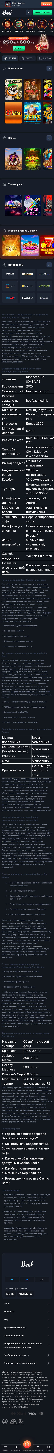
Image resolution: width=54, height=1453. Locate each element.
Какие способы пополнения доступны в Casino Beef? (24, 1161)
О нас (7, 1303)
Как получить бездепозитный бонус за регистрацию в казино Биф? (25, 1148)
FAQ (6, 1319)
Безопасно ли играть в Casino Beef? (25, 1181)
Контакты (9, 1311)
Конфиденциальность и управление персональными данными (23, 1345)
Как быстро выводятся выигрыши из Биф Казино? (21, 1171)
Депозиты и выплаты (15, 1327)
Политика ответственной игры (20, 1363)
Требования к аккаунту (16, 1355)
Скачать (46, 4)
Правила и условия (14, 1335)
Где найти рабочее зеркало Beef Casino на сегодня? (24, 1136)
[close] (2, 4)
